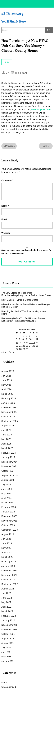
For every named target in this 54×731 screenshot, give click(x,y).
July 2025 (6, 430)
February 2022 (8, 616)
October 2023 (8, 525)
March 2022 (7, 611)
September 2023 (9, 530)
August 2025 (7, 425)
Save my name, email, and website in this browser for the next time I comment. (26, 252)
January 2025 (8, 457)
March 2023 (7, 557)
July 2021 (6, 647)
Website (5, 233)
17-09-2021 (20, 73)
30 (27, 349)
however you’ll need (41, 109)
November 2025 (9, 412)
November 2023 (9, 521)
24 (30, 346)
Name (5, 206)
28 (20, 349)
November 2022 (9, 575)
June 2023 (6, 543)
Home (7, 62)
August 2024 (7, 480)
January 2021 (8, 661)
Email (5, 219)
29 (23, 349)
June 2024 (6, 489)
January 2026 (8, 403)
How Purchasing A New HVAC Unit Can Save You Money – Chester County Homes (24, 46)
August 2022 (7, 589)
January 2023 (8, 566)
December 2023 (9, 516)
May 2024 (6, 493)
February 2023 (8, 561)
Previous (10, 146)
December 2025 (9, 407)
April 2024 (6, 498)
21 (20, 346)
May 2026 (6, 385)
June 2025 (6, 435)
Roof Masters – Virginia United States (19, 300)
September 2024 (9, 475)
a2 (7, 73)
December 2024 (9, 462)
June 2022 (6, 598)
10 (30, 339)
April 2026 (6, 389)
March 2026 (7, 394)
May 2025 (6, 439)
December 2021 (9, 625)
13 (17, 342)
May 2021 (6, 656)
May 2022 (6, 602)
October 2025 (8, 416)
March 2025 (7, 448)
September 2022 (9, 584)
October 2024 (8, 471)
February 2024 (8, 507)
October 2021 (8, 634)
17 (30, 342)
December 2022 (9, 570)
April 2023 (6, 552)
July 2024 (6, 484)
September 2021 (9, 638)
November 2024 (9, 466)
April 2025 (6, 444)
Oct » (11, 352)
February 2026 (8, 398)
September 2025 (9, 421)
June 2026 (6, 380)
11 (33, 339)
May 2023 (6, 548)
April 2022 (6, 607)
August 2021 (7, 643)
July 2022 (6, 593)
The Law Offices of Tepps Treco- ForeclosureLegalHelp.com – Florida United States (26, 294)
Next (45, 146)
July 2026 (6, 376)
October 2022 (8, 579)
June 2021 (6, 652)
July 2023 (6, 539)
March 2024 (7, 502)
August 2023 (7, 534)
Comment (7, 180)
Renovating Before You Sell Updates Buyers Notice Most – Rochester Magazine (23, 319)
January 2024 (8, 512)
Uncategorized (8, 687)
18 (33, 342)
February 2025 (8, 453)
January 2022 (8, 620)
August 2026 (7, 371)
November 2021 (9, 629)
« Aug (4, 352)
